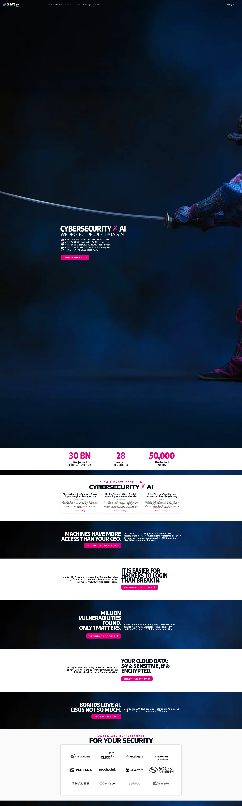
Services (78, 5)
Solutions (68, 5)
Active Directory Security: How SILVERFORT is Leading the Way (162, 495)
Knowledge (87, 5)
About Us (49, 5)
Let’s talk (96, 5)
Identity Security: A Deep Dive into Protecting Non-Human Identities (121, 495)
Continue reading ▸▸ (80, 511)
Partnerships (58, 5)
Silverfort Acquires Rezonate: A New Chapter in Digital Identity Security (80, 495)
